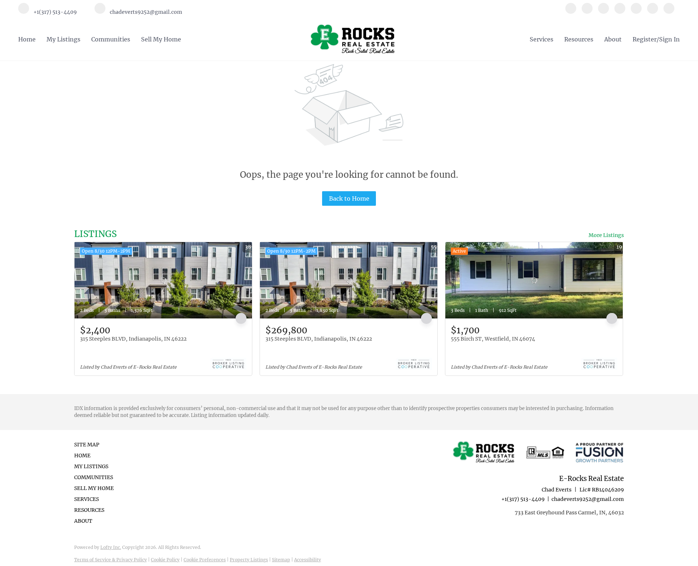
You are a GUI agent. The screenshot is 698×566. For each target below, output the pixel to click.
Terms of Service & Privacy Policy (110, 559)
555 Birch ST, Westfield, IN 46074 (493, 339)
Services (541, 39)
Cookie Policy (165, 559)
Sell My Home (161, 39)
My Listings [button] (63, 39)
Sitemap (281, 559)
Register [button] (645, 39)
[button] (96, 455)
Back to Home (349, 198)
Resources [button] (578, 39)
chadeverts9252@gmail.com (587, 499)
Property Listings (249, 559)
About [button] (613, 39)
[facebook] (570, 11)
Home (27, 39)
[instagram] (636, 11)
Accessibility (307, 559)
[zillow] (619, 11)
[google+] (668, 11)
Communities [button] (110, 39)
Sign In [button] (669, 39)
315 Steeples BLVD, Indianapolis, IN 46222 (133, 339)
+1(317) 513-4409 (523, 499)
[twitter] (603, 11)
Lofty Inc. (110, 547)
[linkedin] (587, 11)
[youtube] (652, 11)
